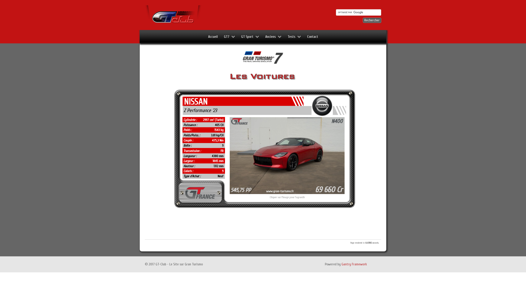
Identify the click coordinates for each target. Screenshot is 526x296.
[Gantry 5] (173, 15)
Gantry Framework (354, 264)
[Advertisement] (263, 224)
